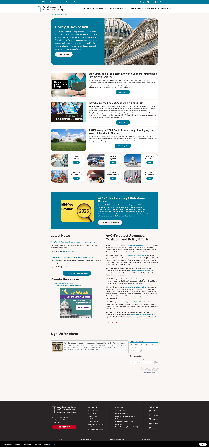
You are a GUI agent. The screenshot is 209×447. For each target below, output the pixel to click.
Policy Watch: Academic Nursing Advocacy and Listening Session (74, 242)
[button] (167, 2)
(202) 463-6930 (57, 422)
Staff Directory (92, 427)
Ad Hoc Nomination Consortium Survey (68, 285)
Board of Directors (93, 421)
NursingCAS (118, 424)
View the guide (123, 146)
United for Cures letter (131, 279)
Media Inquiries (146, 439)
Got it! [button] (203, 444)
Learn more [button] (52, 444)
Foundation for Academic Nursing (125, 416)
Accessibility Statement (86, 439)
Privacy (61, 439)
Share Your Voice (63, 54)
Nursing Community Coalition (140, 270)
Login (143, 2)
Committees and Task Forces (96, 424)
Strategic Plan (92, 413)
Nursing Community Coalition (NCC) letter (138, 245)
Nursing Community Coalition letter (135, 256)
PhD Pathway (119, 419)
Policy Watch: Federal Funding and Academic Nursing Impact (72, 257)
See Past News (111, 323)
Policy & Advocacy (68, 251)
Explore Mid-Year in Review (110, 222)
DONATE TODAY (64, 427)
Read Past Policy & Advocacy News (77, 273)
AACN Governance (93, 419)
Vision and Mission (93, 410)
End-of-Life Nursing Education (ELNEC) (126, 427)
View (76, 162)
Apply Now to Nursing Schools (124, 421)
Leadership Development (122, 413)
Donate (159, 2)
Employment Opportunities (95, 429)
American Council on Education (141, 314)
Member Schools (92, 416)
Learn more (122, 92)
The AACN (121, 410)
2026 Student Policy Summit (64, 283)
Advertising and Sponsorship (117, 439)
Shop (151, 2)
